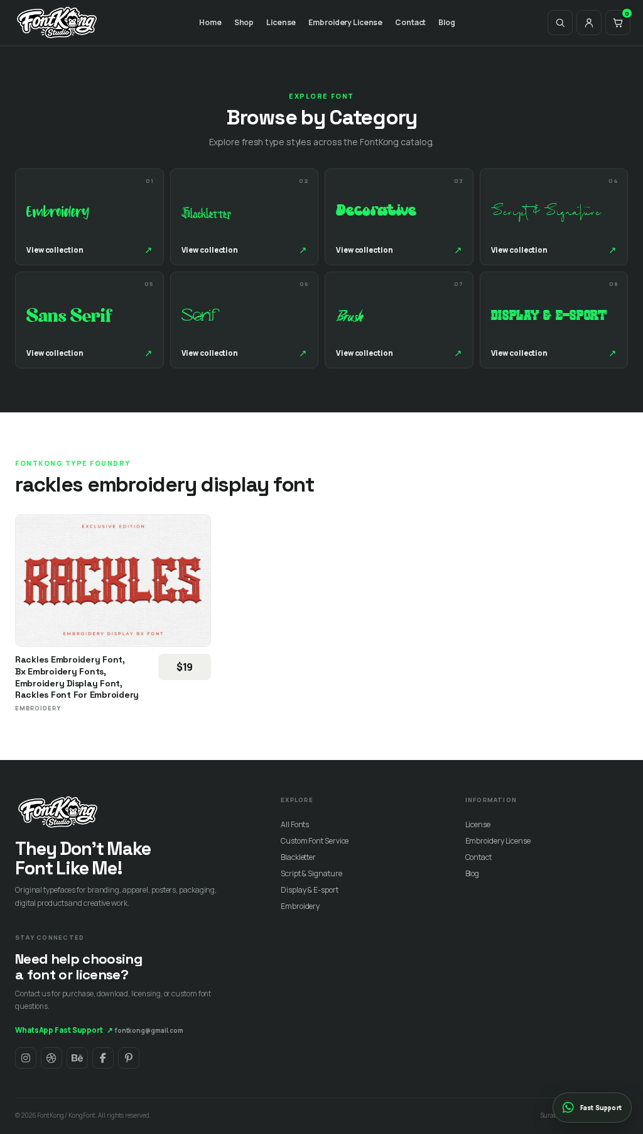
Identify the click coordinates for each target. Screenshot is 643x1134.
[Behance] (77, 1058)
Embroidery (300, 906)
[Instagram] (25, 1058)
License (281, 22)
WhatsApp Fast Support (64, 1030)
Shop (244, 22)
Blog (446, 22)
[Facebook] (103, 1058)
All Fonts (295, 824)
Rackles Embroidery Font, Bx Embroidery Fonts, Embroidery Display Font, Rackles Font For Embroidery (77, 677)
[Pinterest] (128, 1058)
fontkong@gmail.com (149, 1030)
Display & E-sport (309, 889)
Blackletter (298, 857)
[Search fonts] (560, 22)
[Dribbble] (51, 1058)
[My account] (589, 22)
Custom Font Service (315, 840)
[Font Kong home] (57, 22)
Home (210, 22)
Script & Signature (311, 873)
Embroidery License (345, 22)
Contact (410, 22)
